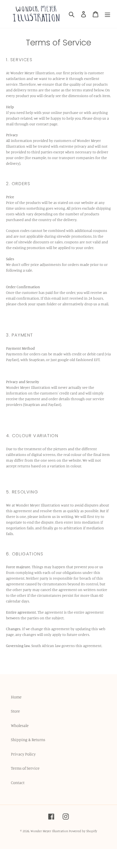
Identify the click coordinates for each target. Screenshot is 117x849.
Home (16, 696)
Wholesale (20, 725)
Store (15, 711)
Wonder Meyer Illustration (49, 831)
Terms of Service (25, 768)
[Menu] (107, 14)
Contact (17, 782)
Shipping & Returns (28, 739)
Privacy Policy (23, 754)
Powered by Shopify (83, 831)
